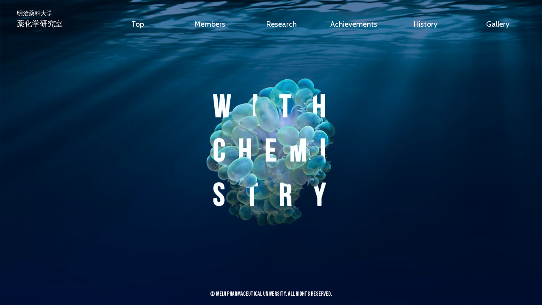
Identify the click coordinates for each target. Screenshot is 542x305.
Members (209, 24)
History (425, 24)
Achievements (353, 24)
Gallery (497, 24)
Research (281, 24)
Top (137, 24)
